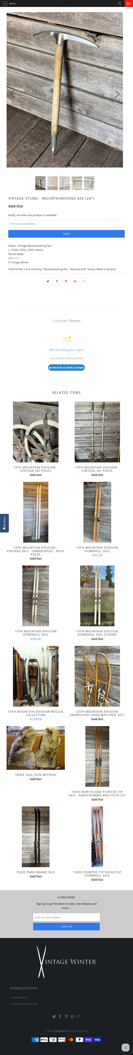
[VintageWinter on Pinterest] (66, 1017)
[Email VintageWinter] (78, 1017)
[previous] (12, 94)
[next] (116, 94)
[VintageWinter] (66, 3)
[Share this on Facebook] (57, 281)
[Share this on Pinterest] (66, 281)
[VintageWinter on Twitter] (54, 1017)
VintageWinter (60, 1030)
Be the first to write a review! (66, 367)
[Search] (121, 3)
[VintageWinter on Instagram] (72, 1017)
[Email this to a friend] (84, 281)
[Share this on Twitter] (48, 281)
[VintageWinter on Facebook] (60, 1017)
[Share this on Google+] (75, 281)
